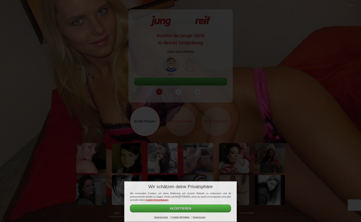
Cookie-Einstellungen (157, 200)
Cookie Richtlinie (180, 217)
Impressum (199, 217)
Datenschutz (161, 217)
